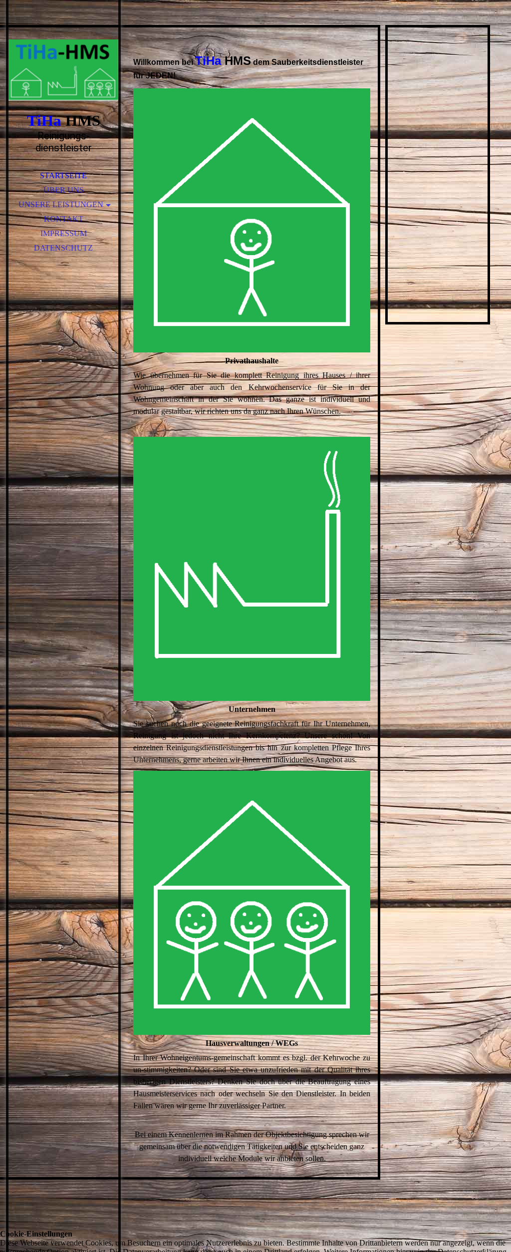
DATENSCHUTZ (63, 248)
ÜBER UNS (63, 190)
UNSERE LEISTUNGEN (60, 204)
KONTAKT (63, 219)
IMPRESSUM (63, 233)
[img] (63, 69)
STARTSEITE (63, 175)
